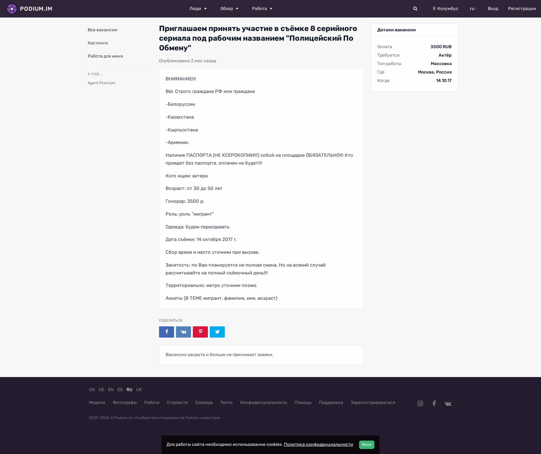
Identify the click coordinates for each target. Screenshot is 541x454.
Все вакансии (102, 30)
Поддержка (331, 402)
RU (129, 389)
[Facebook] (166, 332)
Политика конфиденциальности (318, 444)
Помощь (303, 402)
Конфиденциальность (263, 402)
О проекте (177, 402)
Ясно (367, 444)
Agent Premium (102, 83)
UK (139, 389)
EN (111, 389)
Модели (97, 402)
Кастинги (98, 43)
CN (92, 389)
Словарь (204, 402)
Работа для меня (105, 56)
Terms (226, 402)
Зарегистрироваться (373, 402)
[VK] (183, 332)
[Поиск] (415, 9)
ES (120, 389)
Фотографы (125, 402)
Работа (151, 402)
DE (101, 389)
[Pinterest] (200, 332)
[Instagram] (420, 403)
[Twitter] (217, 332)
